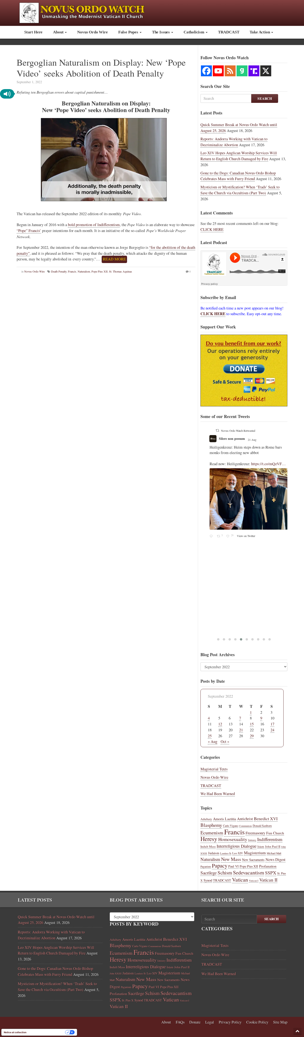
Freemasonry (255, 833)
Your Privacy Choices (47, 1032)
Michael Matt (274, 853)
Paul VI (233, 866)
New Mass (231, 859)
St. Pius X (127, 1000)
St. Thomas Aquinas (120, 271)
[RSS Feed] (230, 70)
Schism (225, 872)
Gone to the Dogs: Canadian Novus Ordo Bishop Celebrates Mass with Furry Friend (238, 176)
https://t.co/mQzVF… (262, 463)
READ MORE (114, 259)
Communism (245, 826)
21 (241, 729)
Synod (208, 880)
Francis (72, 271)
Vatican (240, 879)
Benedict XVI (266, 818)
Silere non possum (225, 438)
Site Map (280, 1022)
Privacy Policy (230, 1022)
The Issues (161, 32)
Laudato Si (225, 853)
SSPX (270, 872)
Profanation (267, 866)
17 (272, 724)
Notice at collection (15, 1032)
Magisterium (255, 852)
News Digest (275, 859)
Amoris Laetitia (224, 818)
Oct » (225, 741)
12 (220, 724)
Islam (260, 846)
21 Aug (246, 439)
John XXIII (116, 973)
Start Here (33, 32)
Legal (209, 1022)
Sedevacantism (248, 872)
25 (210, 735)
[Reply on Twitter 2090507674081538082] (205, 536)
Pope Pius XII (99, 271)
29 (252, 735)
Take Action (260, 32)
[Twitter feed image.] (244, 499)
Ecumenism (211, 832)
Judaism (213, 853)
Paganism (205, 866)
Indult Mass (208, 846)
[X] (265, 70)
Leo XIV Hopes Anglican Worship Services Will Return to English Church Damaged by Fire (238, 155)
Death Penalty (58, 271)
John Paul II (272, 846)
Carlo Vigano (230, 826)
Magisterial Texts (214, 769)
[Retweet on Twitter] (211, 430)
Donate (194, 1022)
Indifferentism (269, 839)
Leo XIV (237, 853)
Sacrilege (208, 873)
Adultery (206, 819)
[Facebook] (206, 70)
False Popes (128, 32)
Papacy (219, 865)
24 (272, 729)
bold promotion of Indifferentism (94, 224)
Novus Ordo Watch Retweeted (231, 430)
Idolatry (252, 840)
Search (264, 98)
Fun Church (275, 833)
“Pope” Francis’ (29, 230)
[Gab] (242, 70)
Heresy (208, 839)
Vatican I (253, 880)
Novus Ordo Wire (92, 32)
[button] (7, 94)
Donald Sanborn (262, 826)
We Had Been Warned (217, 793)
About (58, 32)
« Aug (212, 741)
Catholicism (194, 32)
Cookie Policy (257, 1022)
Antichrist (245, 818)
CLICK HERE (211, 229)
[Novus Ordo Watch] (87, 12)
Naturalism (84, 271)
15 (252, 724)
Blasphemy (211, 825)
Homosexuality (232, 839)
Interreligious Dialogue (236, 846)
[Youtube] (218, 70)
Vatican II (268, 880)
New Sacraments (253, 859)
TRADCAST (228, 32)
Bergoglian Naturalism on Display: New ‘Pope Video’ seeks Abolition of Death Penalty (101, 67)
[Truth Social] (253, 70)
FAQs (180, 1022)
